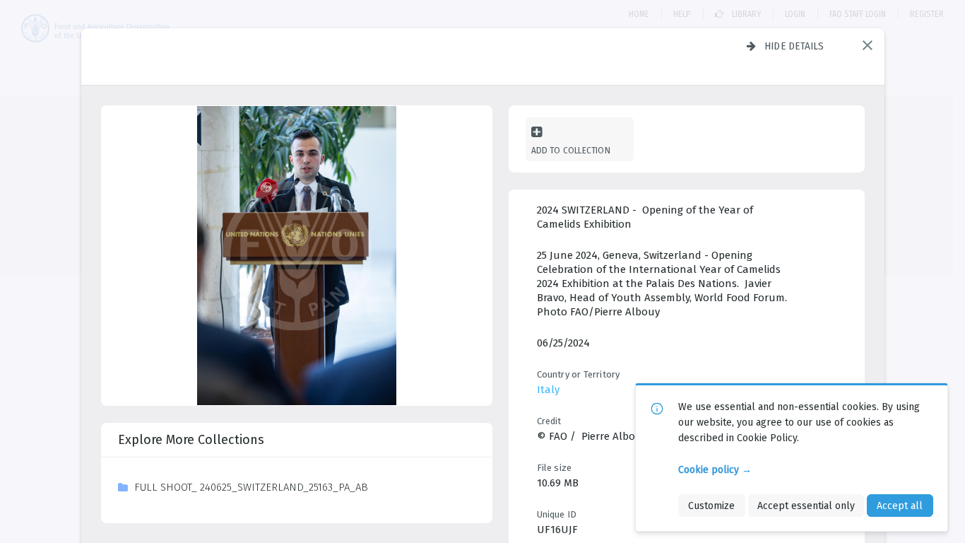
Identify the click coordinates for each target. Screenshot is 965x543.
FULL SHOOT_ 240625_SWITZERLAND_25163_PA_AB (251, 487)
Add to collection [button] (570, 150)
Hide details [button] (794, 46)
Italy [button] (548, 389)
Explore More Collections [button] (191, 440)
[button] (867, 45)
